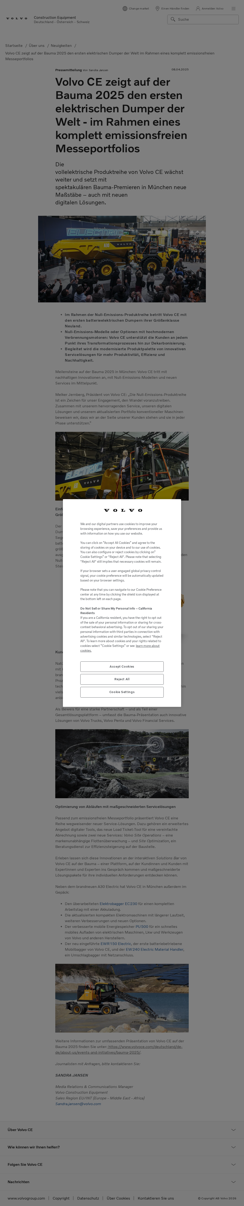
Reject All (122, 679)
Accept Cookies (122, 666)
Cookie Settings (122, 692)
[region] (122, 603)
